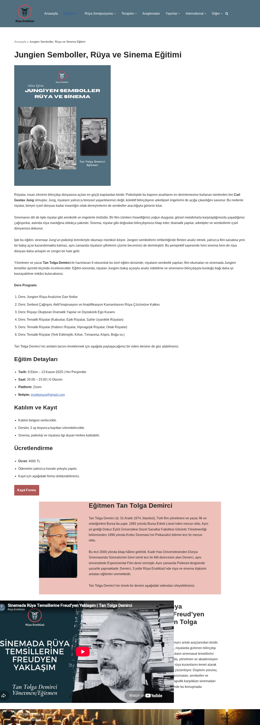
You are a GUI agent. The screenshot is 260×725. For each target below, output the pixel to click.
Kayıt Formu (26, 490)
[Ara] (226, 13)
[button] (78, 13)
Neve (18, 714)
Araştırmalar (151, 13)
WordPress (32, 714)
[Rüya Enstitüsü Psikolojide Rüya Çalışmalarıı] (25, 14)
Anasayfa (51, 13)
